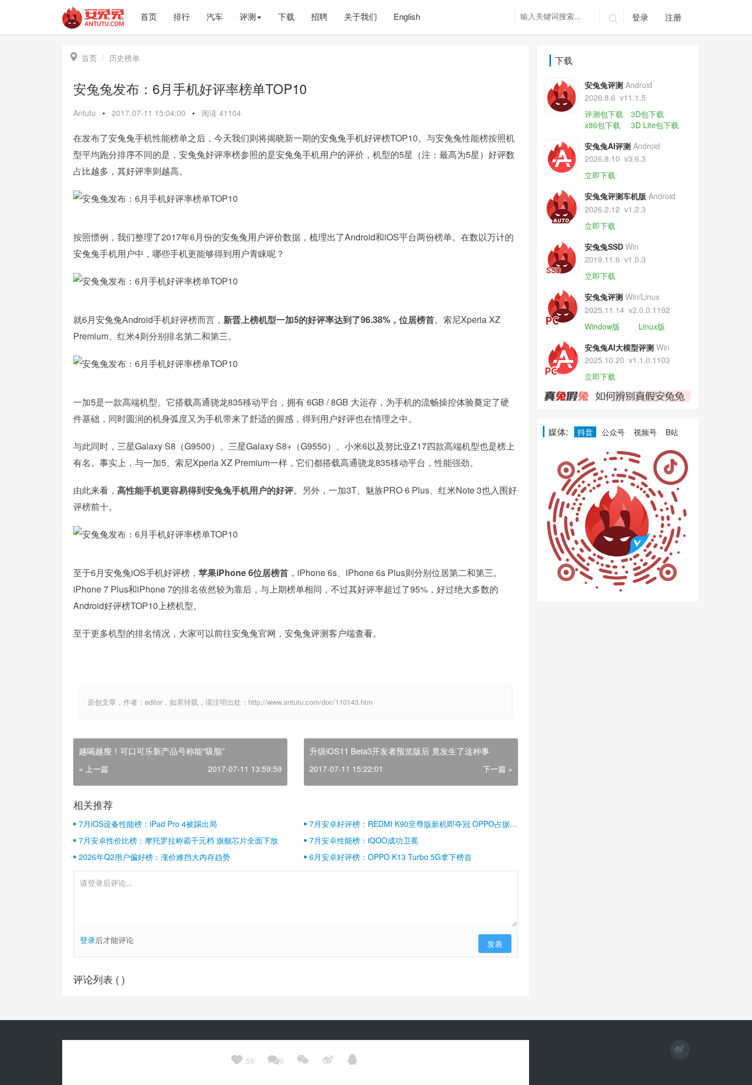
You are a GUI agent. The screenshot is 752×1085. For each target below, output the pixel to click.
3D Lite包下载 (655, 124)
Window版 (602, 326)
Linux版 (652, 326)
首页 (83, 57)
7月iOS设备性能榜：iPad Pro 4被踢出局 (148, 823)
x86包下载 (602, 124)
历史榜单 (124, 57)
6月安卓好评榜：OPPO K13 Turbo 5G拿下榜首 (390, 856)
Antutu (84, 112)
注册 (673, 17)
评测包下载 (604, 113)
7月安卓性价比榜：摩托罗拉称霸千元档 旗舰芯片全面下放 (178, 840)
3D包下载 (647, 113)
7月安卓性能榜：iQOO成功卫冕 (363, 840)
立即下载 (600, 174)
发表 (495, 943)
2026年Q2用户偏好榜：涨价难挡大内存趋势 (154, 856)
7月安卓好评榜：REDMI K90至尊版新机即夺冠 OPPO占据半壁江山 (413, 823)
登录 (640, 17)
